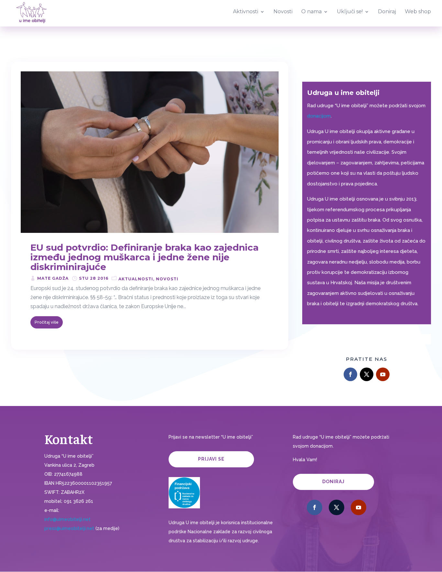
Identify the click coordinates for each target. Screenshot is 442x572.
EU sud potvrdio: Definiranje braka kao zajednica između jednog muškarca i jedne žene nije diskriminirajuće (144, 257)
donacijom (319, 116)
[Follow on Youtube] (383, 374)
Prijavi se (211, 459)
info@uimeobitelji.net (67, 519)
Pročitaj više (47, 322)
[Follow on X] (366, 374)
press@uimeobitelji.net (69, 528)
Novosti (167, 278)
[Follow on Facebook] (350, 374)
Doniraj (333, 481)
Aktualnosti (135, 278)
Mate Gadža (53, 278)
